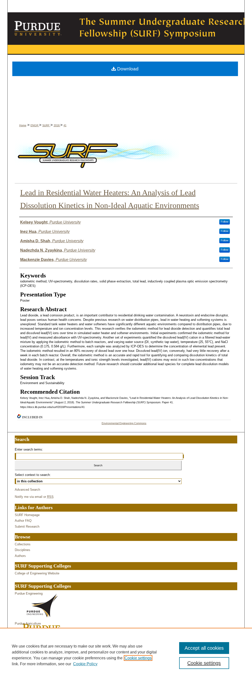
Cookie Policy (85, 664)
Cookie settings (138, 658)
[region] (126, 655)
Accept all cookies (204, 648)
